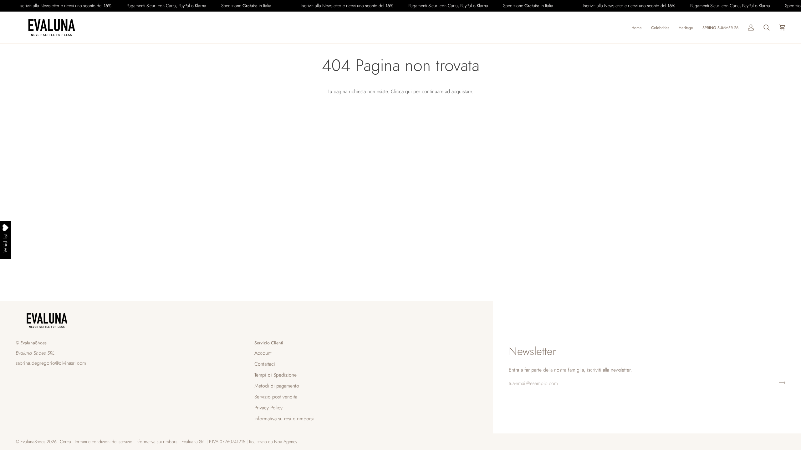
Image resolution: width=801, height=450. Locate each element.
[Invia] (780, 383)
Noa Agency (285, 441)
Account (263, 353)
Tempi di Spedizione (275, 374)
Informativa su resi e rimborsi (284, 418)
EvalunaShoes (32, 441)
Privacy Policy (268, 407)
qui (408, 91)
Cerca (65, 441)
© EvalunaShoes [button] (31, 343)
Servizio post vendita (275, 396)
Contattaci (264, 364)
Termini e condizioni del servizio (103, 441)
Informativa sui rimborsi (156, 441)
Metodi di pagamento (276, 385)
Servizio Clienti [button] (268, 343)
